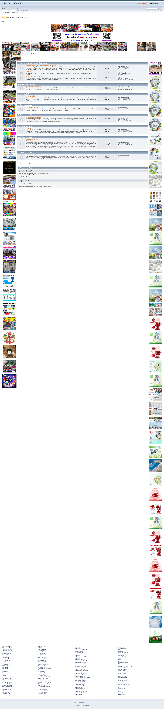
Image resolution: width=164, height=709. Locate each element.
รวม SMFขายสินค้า (42, 656)
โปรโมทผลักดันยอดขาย (122, 663)
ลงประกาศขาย (5, 667)
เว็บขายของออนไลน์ (79, 665)
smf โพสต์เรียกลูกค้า (79, 683)
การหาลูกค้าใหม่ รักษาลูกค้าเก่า (8, 651)
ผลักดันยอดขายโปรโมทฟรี (123, 662)
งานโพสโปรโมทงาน (42, 653)
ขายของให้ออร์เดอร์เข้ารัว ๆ (80, 681)
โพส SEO (119, 691)
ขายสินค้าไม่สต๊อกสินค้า (80, 651)
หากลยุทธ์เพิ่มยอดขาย (42, 646)
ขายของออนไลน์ (41, 685)
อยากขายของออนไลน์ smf (80, 659)
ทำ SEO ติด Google (6, 665)
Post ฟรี (119, 687)
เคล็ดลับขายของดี (41, 650)
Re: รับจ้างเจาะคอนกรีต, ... (124, 119)
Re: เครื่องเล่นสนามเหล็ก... (124, 156)
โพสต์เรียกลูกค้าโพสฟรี (79, 684)
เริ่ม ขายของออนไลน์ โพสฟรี (80, 666)
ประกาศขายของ (5, 671)
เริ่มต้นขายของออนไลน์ (42, 689)
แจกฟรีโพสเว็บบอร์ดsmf (43, 674)
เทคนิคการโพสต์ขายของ (80, 669)
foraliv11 (126, 107)
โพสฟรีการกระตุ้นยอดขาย (123, 676)
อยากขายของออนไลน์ (42, 687)
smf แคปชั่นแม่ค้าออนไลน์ (80, 679)
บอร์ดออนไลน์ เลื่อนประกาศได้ (33, 117)
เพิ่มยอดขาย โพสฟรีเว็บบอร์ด (33, 154)
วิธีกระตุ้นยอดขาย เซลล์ (122, 648)
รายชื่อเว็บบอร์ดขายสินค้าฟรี (44, 676)
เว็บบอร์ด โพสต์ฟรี (42, 660)
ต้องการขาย (4, 681)
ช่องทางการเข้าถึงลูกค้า (6, 653)
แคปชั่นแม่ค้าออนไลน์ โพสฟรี (81, 680)
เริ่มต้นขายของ (120, 651)
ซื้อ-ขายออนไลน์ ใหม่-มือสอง (33, 86)
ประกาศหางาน (5, 672)
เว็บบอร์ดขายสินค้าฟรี (42, 679)
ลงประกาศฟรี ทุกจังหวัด (6, 679)
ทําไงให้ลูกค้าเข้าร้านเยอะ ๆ (43, 647)
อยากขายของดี (78, 648)
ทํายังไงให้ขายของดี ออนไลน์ (7, 647)
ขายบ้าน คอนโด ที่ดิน (6, 683)
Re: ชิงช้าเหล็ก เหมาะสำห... (124, 98)
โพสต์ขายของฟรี (5, 658)
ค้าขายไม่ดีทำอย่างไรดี (42, 651)
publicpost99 (126, 86)
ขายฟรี (119, 672)
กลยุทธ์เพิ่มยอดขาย (42, 649)
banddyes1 (126, 97)
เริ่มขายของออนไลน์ (79, 652)
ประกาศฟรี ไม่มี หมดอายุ (7, 685)
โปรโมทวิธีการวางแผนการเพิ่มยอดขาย (125, 666)
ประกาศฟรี (4, 663)
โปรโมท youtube (41, 671)
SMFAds (79, 704)
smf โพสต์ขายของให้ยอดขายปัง (81, 670)
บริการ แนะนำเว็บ (5, 674)
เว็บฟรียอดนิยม (5, 668)
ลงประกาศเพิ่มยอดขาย (122, 681)
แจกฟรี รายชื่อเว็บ (41, 672)
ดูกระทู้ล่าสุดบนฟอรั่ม (24, 176)
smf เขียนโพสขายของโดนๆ (80, 688)
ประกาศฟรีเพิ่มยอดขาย (122, 680)
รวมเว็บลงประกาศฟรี (6, 694)
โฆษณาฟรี (4, 661)
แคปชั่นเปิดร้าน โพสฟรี (79, 690)
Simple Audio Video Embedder (83, 705)
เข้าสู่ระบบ (19, 8)
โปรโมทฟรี (120, 659)
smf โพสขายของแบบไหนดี (80, 676)
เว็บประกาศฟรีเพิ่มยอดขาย (123, 685)
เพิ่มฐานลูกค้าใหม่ (5, 654)
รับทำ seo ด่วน (78, 654)
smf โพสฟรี (77, 655)
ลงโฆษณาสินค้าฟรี (6, 660)
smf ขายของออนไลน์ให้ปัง (80, 685)
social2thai (126, 66)
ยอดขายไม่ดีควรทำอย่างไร (123, 667)
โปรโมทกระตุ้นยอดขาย (122, 677)
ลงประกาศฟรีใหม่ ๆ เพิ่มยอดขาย (124, 684)
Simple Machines (88, 702)
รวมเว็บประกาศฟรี (5, 657)
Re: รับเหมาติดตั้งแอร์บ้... (124, 108)
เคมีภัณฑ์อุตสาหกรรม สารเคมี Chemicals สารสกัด (39, 72)
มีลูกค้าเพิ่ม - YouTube (122, 660)
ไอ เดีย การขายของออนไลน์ (80, 663)
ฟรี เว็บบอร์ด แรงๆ (42, 681)
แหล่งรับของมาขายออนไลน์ (123, 652)
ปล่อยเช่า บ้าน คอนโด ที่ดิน (7, 682)
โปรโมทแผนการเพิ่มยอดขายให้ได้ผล (125, 665)
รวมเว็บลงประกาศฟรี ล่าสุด (7, 656)
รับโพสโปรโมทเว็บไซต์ (11, 4)
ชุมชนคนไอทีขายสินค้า (42, 663)
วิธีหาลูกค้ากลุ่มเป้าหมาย (7, 650)
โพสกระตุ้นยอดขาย (121, 647)
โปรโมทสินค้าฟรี (41, 667)
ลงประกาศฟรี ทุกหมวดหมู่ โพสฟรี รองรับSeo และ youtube (41, 65)
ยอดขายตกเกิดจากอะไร (122, 669)
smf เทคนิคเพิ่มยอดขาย (79, 694)
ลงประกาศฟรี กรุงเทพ (6, 689)
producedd (126, 77)
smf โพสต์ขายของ (78, 687)
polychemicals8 (127, 72)
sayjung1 (126, 118)
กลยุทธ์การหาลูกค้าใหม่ (6, 646)
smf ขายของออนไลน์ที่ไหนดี (80, 667)
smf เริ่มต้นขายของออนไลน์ (80, 662)
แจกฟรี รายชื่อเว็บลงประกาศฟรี (44, 668)
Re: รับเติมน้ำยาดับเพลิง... (124, 130)
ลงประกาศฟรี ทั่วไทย (6, 690)
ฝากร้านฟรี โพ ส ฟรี (6, 687)
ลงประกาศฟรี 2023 (6, 693)
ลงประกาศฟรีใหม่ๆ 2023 (43, 664)
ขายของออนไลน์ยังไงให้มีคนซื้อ (81, 649)
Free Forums (85, 704)
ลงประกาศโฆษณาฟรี (6, 692)
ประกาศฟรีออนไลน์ (42, 657)
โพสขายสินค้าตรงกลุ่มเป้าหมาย (44, 682)
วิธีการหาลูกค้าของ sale (6, 649)
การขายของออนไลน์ (42, 693)
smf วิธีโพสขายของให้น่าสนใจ (81, 691)
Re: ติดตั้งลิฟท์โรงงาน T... (124, 78)
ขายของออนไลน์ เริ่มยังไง (43, 690)
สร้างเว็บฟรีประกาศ (42, 694)
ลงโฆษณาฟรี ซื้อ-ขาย (31, 96)
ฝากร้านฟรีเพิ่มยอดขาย (122, 683)
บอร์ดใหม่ (28, 128)
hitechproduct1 (127, 142)
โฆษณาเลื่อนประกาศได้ (43, 683)
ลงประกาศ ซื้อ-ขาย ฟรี (42, 661)
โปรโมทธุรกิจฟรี (41, 665)
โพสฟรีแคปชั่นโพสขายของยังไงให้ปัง (82, 677)
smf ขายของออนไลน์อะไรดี (80, 656)
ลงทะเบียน (25, 8)
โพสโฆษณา (4, 669)
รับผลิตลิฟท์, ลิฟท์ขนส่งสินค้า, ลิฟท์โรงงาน (36, 76)
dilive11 (48, 173)
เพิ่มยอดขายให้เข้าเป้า (122, 656)
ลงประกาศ (4, 675)
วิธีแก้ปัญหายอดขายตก (122, 649)
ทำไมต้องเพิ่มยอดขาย (122, 670)
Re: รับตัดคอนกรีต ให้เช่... (124, 143)
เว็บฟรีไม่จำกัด (5, 664)
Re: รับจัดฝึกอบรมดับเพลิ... (124, 67)
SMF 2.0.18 (76, 702)
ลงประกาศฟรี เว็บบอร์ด (32, 139)
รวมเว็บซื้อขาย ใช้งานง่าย (7, 678)
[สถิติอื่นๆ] (21, 177)
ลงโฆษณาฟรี (120, 692)
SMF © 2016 (81, 702)
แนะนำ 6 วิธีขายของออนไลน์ (44, 686)
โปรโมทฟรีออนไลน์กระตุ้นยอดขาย (124, 679)
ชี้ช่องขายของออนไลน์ (42, 692)
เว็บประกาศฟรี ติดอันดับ (7, 686)
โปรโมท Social (41, 669)
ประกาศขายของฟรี (121, 688)
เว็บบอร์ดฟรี (120, 658)
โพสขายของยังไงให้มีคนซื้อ (80, 674)
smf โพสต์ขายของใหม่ (32, 107)
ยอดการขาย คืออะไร (122, 673)
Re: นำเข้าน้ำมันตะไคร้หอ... (124, 73)
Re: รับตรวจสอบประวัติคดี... (124, 88)
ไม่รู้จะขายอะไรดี (78, 647)
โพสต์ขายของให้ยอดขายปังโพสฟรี (82, 672)
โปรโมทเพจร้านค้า (121, 694)
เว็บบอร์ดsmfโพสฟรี (42, 675)
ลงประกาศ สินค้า (41, 658)
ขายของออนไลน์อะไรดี (122, 654)
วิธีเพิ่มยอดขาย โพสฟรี (79, 692)
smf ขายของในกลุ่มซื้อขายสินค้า (81, 673)
